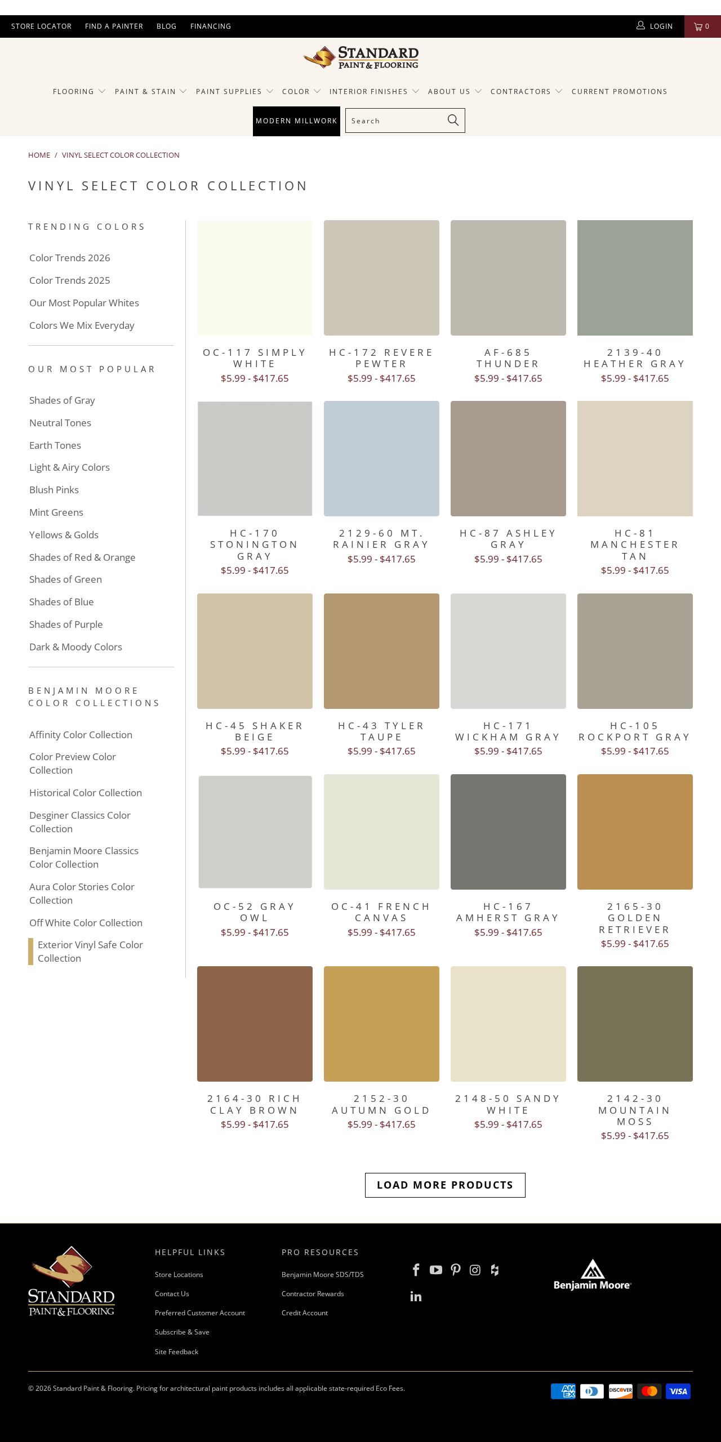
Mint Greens (56, 512)
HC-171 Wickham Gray (508, 651)
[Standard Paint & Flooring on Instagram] (475, 1270)
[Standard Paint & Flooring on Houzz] (495, 1270)
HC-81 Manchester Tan (635, 458)
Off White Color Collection (86, 922)
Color (296, 91)
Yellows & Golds (64, 534)
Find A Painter (114, 26)
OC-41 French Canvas (381, 832)
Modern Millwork (296, 121)
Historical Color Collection (85, 792)
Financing (211, 26)
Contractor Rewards (313, 1293)
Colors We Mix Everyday (82, 325)
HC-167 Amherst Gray (508, 832)
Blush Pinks (54, 489)
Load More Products (445, 1184)
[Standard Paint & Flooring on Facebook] (416, 1270)
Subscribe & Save (182, 1332)
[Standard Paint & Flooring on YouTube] (436, 1270)
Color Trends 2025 (69, 280)
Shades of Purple (66, 624)
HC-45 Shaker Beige (255, 651)
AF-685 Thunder (508, 278)
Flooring (74, 91)
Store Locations (179, 1274)
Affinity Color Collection (80, 734)
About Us (451, 91)
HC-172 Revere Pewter (381, 278)
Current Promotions (620, 91)
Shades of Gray (62, 400)
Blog (167, 26)
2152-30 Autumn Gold (381, 1024)
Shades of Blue (61, 601)
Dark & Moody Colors (75, 646)
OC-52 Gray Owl (255, 832)
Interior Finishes (369, 91)
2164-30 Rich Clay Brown (255, 1024)
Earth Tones (55, 445)
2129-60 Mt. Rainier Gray (381, 458)
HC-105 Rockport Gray (635, 651)
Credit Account (305, 1313)
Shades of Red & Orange (82, 557)
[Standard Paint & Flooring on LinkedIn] (416, 1296)
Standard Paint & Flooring (93, 1388)
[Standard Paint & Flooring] (360, 57)
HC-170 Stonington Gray (255, 458)
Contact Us (172, 1293)
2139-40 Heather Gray (635, 278)
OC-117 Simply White (255, 278)
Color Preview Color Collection (72, 763)
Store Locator (41, 26)
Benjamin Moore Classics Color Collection (84, 857)
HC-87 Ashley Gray (508, 458)
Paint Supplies (229, 91)
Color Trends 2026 (69, 257)
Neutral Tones (60, 422)
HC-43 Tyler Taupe (381, 651)
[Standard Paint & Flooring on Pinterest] (455, 1270)
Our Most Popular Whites (84, 302)
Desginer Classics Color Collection (80, 822)
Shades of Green (65, 579)
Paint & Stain (145, 91)
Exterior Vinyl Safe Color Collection (90, 951)
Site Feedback (176, 1351)
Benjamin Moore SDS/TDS (323, 1274)
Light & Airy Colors (69, 467)
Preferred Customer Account (200, 1313)
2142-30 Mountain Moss (635, 1024)
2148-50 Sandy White (508, 1024)
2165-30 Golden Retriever (635, 832)
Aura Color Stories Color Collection (82, 893)
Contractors (522, 91)
